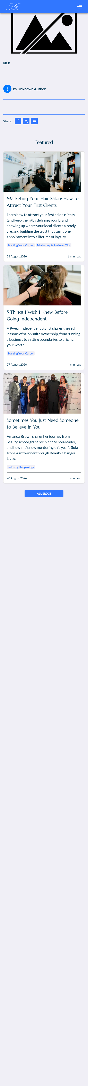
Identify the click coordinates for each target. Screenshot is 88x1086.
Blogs (6, 62)
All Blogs (44, 493)
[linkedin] (34, 121)
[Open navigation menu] (79, 6)
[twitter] (26, 121)
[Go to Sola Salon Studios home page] (13, 6)
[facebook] (18, 121)
